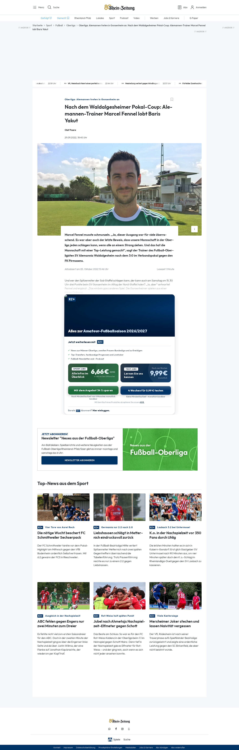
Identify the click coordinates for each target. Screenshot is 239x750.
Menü (40, 7)
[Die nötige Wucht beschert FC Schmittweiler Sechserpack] (63, 507)
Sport (49, 25)
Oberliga (70, 25)
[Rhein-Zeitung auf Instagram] (122, 729)
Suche (56, 7)
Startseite (38, 25)
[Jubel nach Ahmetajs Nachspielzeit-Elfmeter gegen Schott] (119, 595)
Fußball (59, 25)
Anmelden (201, 7)
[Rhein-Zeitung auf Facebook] (116, 729)
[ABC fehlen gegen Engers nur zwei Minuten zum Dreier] (63, 595)
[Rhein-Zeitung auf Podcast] (129, 729)
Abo (185, 7)
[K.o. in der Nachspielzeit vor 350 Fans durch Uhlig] (175, 507)
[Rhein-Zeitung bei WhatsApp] (109, 729)
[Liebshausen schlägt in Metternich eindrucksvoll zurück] (119, 507)
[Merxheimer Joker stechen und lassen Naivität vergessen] (175, 595)
